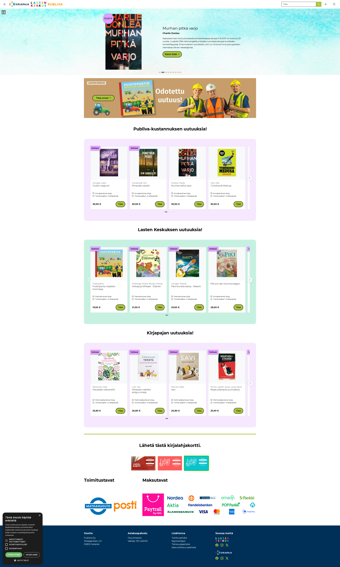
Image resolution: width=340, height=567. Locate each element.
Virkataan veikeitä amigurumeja (141, 391)
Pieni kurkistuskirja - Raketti (186, 286)
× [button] (40, 515)
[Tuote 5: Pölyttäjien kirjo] (170, 72)
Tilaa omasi (102, 98)
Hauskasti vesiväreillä (104, 389)
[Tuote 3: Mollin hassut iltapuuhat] (166, 72)
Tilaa (120, 204)
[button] (22, 560)
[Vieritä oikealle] (249, 178)
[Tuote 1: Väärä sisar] (159, 72)
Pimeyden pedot (141, 185)
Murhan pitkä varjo (180, 28)
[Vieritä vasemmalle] (90, 178)
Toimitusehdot (179, 538)
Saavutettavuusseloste (184, 547)
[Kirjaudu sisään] (326, 4)
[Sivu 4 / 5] (172, 315)
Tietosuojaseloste (181, 544)
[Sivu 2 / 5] (169, 315)
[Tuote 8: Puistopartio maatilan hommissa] (178, 72)
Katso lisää (171, 54)
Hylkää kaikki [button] (32, 555)
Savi (173, 389)
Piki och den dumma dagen (225, 284)
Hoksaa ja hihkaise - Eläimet (146, 286)
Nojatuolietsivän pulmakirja (225, 389)
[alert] (22, 538)
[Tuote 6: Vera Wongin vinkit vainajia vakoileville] (173, 72)
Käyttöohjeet (179, 541)
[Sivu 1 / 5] (166, 315)
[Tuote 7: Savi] (175, 72)
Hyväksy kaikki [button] (13, 555)
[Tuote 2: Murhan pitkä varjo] (162, 72)
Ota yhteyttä (134, 538)
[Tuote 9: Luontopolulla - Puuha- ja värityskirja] (180, 72)
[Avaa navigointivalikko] (4, 4)
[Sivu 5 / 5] (174, 315)
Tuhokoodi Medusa (221, 185)
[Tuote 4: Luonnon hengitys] (168, 72)
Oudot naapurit (101, 185)
